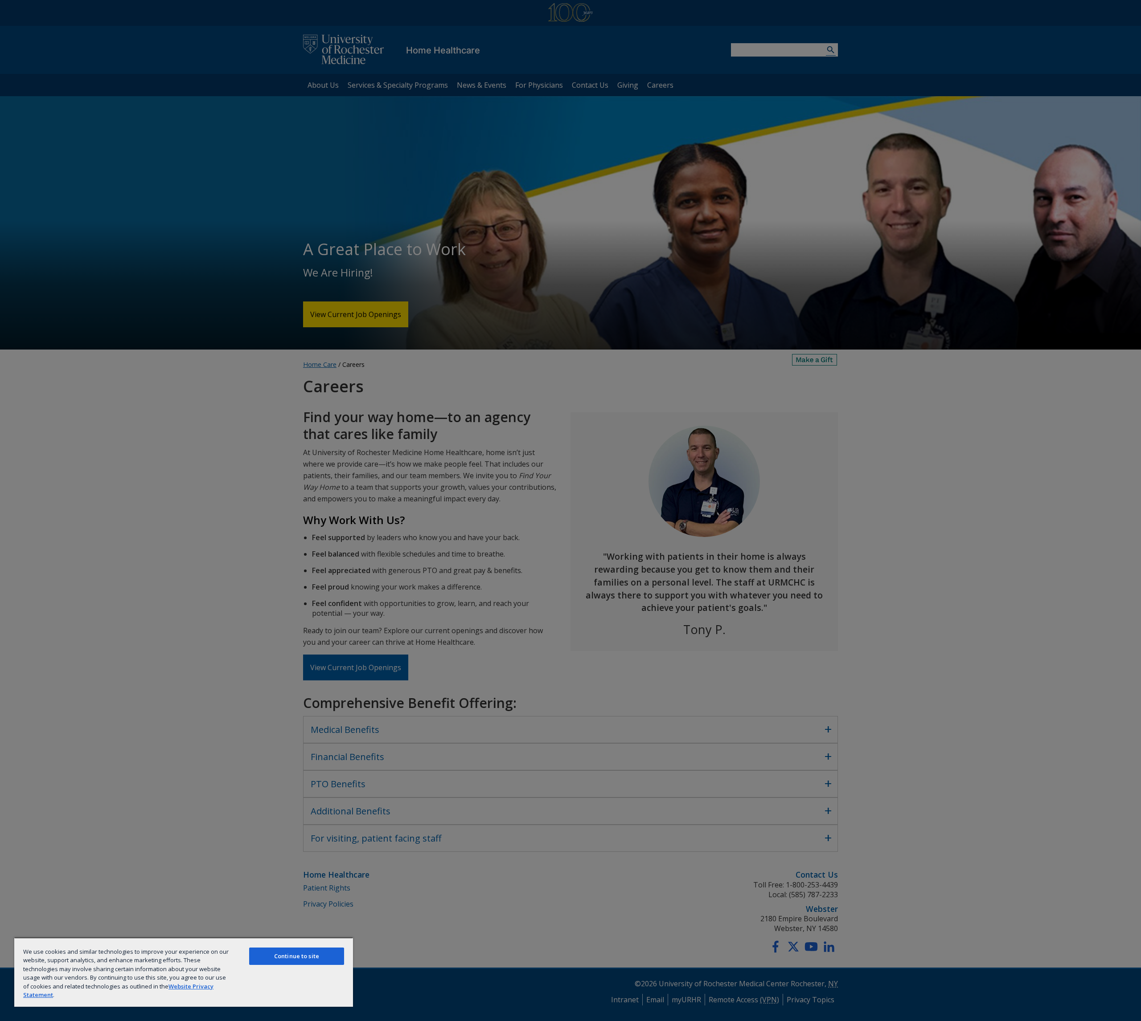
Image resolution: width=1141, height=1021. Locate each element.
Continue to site (296, 956)
